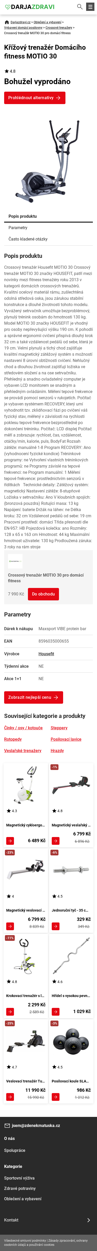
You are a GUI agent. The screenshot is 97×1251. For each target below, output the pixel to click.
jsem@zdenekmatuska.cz (36, 1125)
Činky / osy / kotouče (23, 727)
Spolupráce (14, 1150)
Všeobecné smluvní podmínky (25, 1240)
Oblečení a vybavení (47, 22)
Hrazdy (57, 750)
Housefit (46, 653)
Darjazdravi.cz (21, 22)
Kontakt (11, 1220)
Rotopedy (13, 739)
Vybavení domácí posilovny (23, 28)
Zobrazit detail (10, 841)
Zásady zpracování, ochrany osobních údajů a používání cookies (46, 1243)
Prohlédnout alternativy (31, 97)
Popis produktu (23, 216)
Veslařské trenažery (22, 750)
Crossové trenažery (59, 28)
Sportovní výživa (19, 1178)
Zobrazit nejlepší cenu (29, 697)
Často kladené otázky (28, 239)
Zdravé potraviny (20, 1188)
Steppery (59, 727)
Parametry (18, 227)
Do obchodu (43, 594)
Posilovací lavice (66, 739)
